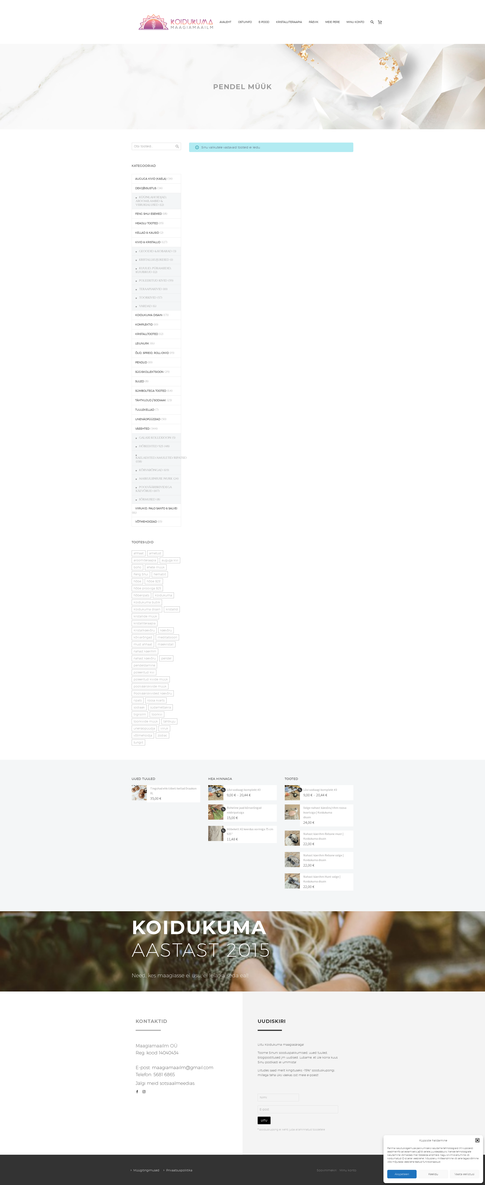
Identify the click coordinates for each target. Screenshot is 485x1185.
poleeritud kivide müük (151, 679)
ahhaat (139, 553)
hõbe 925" (154, 581)
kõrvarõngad (143, 637)
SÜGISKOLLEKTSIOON (149, 371)
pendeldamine (144, 665)
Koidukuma (163, 595)
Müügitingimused (146, 1170)
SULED (139, 381)
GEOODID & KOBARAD (155, 251)
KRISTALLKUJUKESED (154, 260)
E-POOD (264, 21)
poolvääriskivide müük (150, 686)
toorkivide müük (146, 721)
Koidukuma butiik (147, 602)
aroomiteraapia (145, 560)
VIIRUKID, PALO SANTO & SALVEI (156, 508)
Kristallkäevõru (144, 630)
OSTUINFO (245, 21)
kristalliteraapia (145, 623)
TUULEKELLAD (144, 409)
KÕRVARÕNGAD (151, 470)
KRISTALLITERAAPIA (289, 21)
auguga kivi (170, 560)
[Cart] (381, 22)
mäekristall (166, 644)
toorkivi (157, 714)
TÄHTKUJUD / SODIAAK (150, 400)
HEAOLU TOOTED (146, 223)
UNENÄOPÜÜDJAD (147, 419)
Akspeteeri (402, 1174)
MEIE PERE (332, 21)
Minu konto (348, 1170)
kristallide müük (145, 616)
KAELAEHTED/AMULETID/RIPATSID (161, 458)
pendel (166, 658)
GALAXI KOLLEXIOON (155, 438)
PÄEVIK (313, 21)
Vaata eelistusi (464, 1174)
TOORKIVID (147, 298)
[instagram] (144, 1091)
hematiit (160, 574)
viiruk (164, 728)
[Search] (371, 22)
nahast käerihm (145, 651)
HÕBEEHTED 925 (151, 446)
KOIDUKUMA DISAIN (148, 315)
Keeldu (433, 1174)
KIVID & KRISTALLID (147, 242)
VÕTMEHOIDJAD (146, 521)
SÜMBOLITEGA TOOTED (150, 390)
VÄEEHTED (142, 428)
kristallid (172, 609)
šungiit (138, 742)
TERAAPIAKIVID (150, 289)
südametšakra (160, 707)
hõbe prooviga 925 (147, 588)
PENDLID (141, 362)
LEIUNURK (142, 343)
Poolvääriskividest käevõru (153, 693)
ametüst (155, 553)
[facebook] (137, 1091)
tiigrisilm (140, 714)
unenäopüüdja (144, 728)
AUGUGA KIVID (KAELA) (150, 178)
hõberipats (141, 595)
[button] (477, 1140)
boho (137, 567)
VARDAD (145, 306)
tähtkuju (169, 721)
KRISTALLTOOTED (146, 333)
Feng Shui (141, 574)
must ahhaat (143, 644)
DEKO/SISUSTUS (145, 188)
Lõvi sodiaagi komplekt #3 (243, 790)
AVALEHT (225, 21)
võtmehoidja (143, 735)
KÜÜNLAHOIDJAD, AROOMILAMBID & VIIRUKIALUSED (151, 201)
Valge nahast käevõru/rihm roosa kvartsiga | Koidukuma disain (324, 812)
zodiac (162, 735)
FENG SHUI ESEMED (148, 213)
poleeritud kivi (144, 672)
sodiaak (139, 707)
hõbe (137, 581)
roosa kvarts (156, 700)
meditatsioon (167, 637)
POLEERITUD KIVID (153, 281)
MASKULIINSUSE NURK (155, 479)
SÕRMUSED (147, 499)
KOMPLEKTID (144, 324)
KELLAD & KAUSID (147, 232)
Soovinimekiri (327, 1170)
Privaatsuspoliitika (179, 1170)
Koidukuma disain (147, 609)
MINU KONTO (355, 21)
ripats (138, 700)
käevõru (166, 630)
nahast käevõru (145, 658)
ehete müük (156, 567)
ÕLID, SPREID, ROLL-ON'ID (152, 352)
